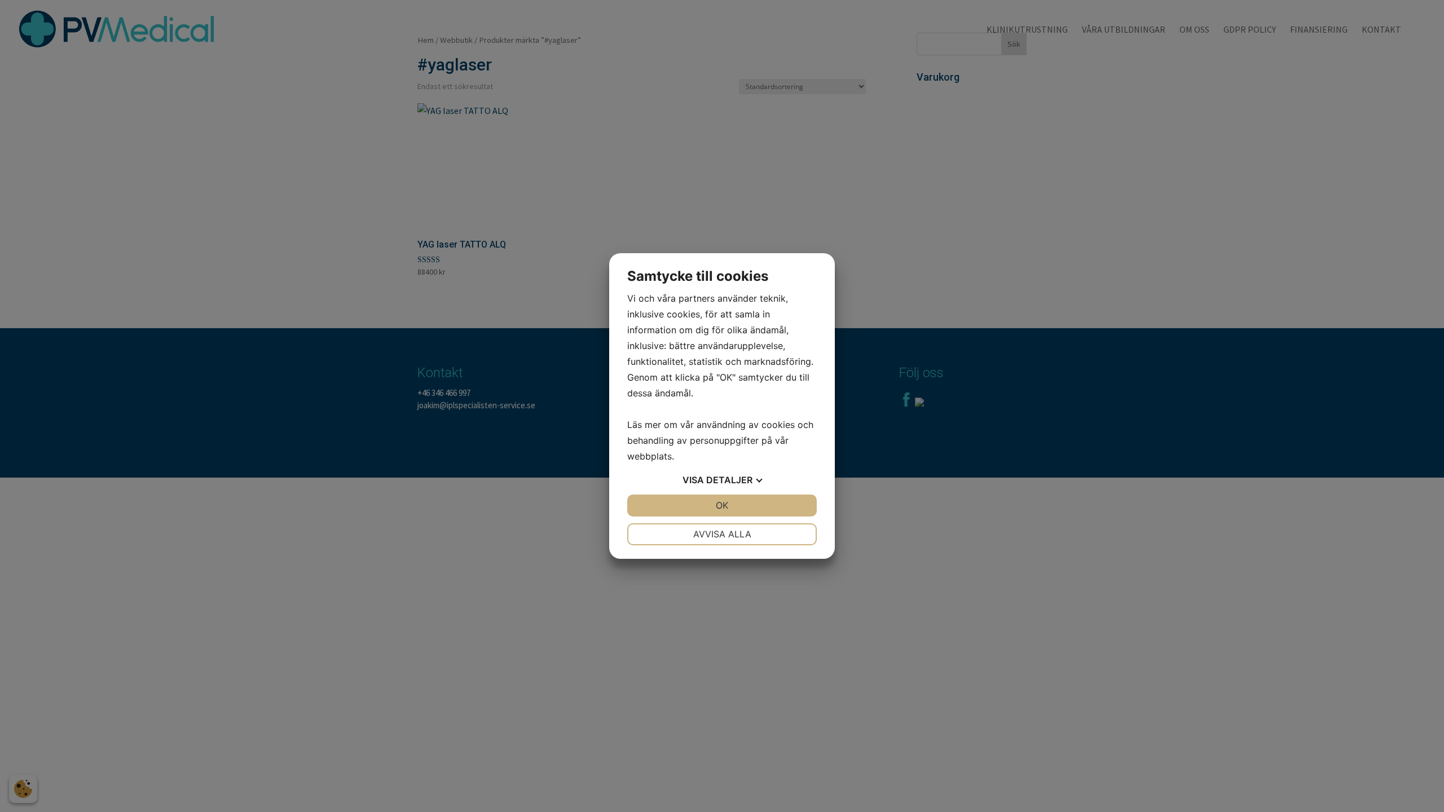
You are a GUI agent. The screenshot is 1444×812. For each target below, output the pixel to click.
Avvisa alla (722, 534)
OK (722, 505)
